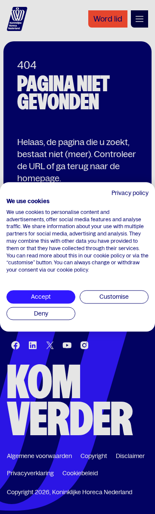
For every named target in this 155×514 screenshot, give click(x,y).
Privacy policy (130, 193)
